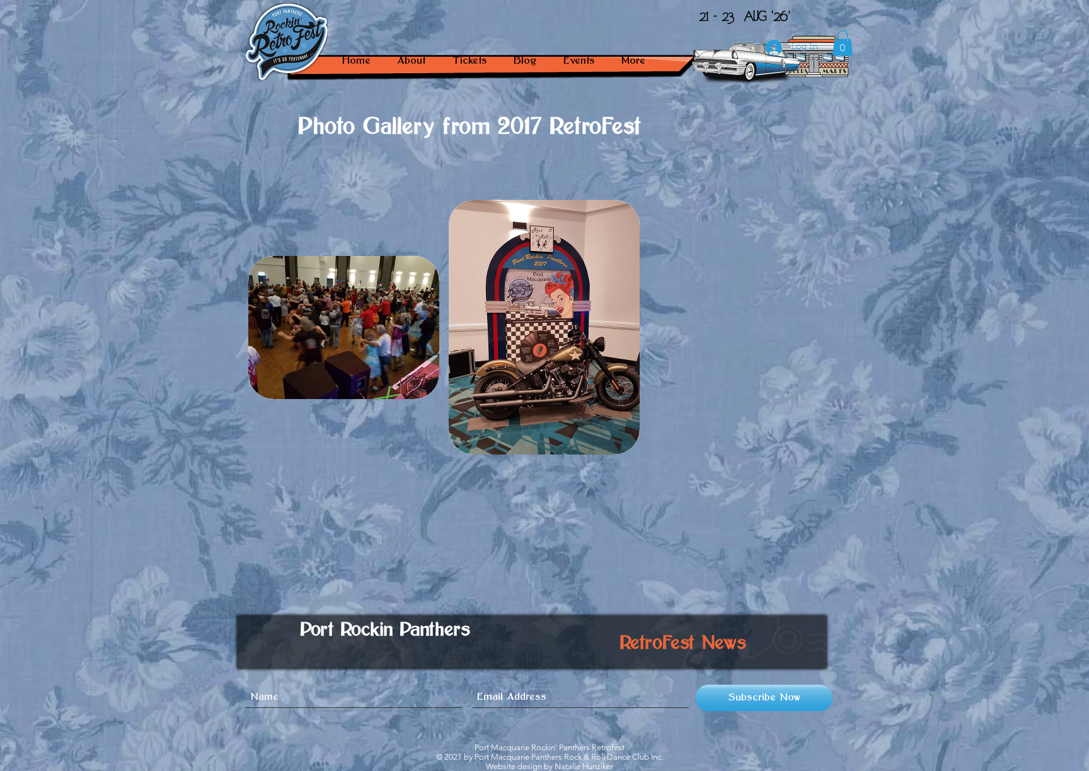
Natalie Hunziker (584, 766)
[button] (579, 61)
